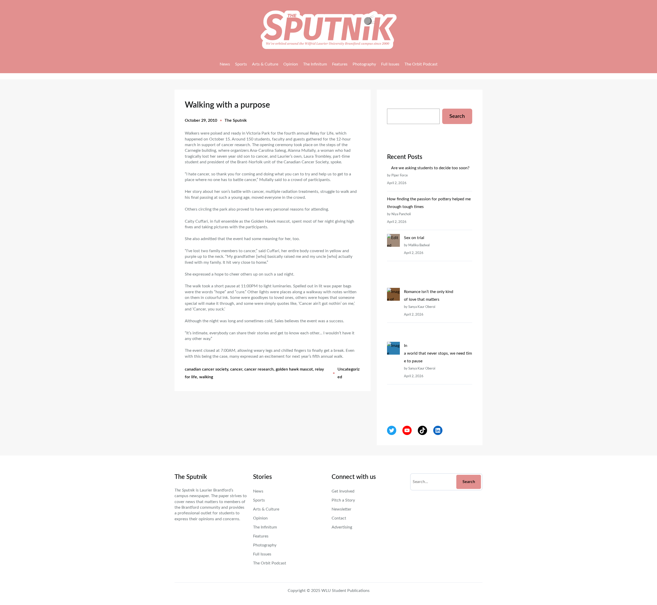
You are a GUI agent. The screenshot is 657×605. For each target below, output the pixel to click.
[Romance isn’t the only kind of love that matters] (393, 315)
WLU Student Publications (345, 591)
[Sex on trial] (393, 261)
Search (457, 116)
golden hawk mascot (294, 369)
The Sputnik (236, 120)
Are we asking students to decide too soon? (430, 168)
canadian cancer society (206, 369)
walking (206, 377)
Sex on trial (414, 238)
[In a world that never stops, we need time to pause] (393, 376)
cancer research (259, 369)
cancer (236, 369)
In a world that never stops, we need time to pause (438, 353)
